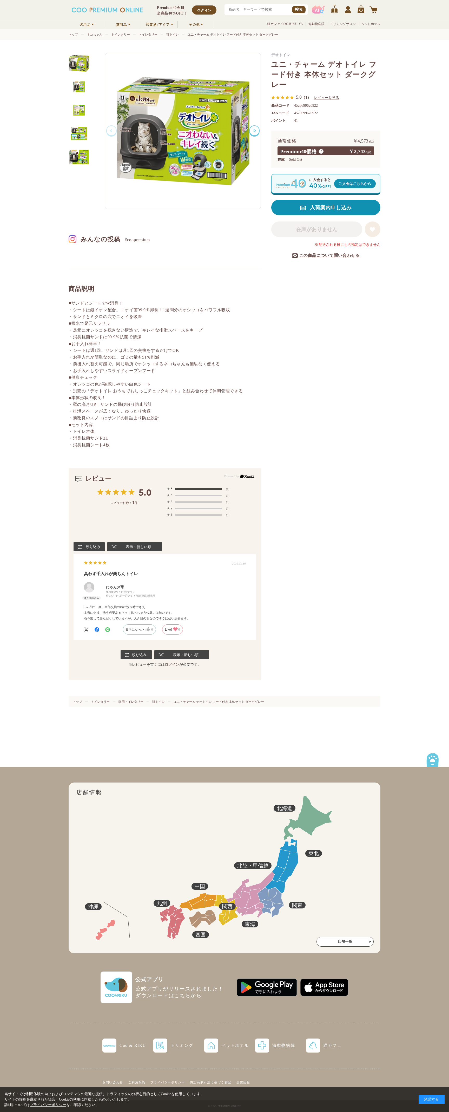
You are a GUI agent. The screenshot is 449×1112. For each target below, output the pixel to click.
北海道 (284, 808)
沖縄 (93, 906)
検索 (299, 9)
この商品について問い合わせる (329, 255)
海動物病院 (316, 24)
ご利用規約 (136, 1082)
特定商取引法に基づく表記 (210, 1082)
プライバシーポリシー (167, 1082)
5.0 (145, 492)
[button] (254, 130)
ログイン (204, 10)
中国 (200, 886)
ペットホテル (370, 24)
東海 (250, 924)
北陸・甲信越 (252, 865)
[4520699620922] (79, 63)
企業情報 (243, 1082)
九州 (162, 903)
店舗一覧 (345, 941)
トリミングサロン (343, 24)
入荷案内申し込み (331, 207)
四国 (200, 935)
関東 (297, 905)
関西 (227, 906)
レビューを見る (326, 97)
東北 (313, 853)
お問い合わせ (112, 1082)
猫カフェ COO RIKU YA (285, 24)
